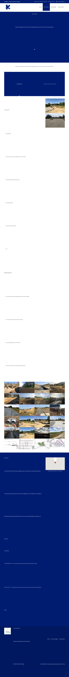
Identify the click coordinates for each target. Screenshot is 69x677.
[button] (55, 463)
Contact (48, 639)
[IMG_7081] (55, 106)
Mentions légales (54, 639)
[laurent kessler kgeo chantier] (55, 120)
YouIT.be (63, 664)
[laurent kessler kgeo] (11, 444)
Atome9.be (58, 664)
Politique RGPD (62, 639)
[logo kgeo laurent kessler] (8, 7)
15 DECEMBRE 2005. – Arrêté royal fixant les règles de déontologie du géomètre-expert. (20, 563)
